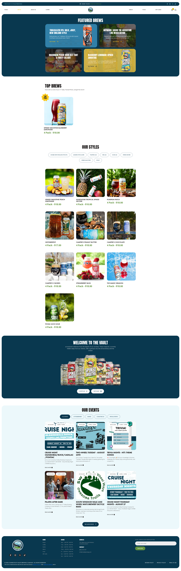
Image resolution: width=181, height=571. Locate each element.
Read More (48, 467)
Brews (19, 9)
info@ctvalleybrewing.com (85, 552)
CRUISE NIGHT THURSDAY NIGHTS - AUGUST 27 (118, 503)
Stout (98, 160)
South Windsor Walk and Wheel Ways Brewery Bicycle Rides (90, 504)
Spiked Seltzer (126, 155)
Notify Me (82, 391)
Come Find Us (100, 416)
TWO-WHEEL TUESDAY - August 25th (90, 453)
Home (6, 9)
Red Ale (104, 155)
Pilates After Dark (54, 502)
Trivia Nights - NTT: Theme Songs (119, 453)
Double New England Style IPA (59, 155)
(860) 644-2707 (82, 549)
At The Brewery (78, 416)
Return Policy (149, 562)
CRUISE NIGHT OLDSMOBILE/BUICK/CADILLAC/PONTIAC (59, 455)
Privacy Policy (161, 562)
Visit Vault (96, 391)
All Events (65, 416)
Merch (131, 9)
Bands (89, 416)
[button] (175, 10)
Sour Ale (114, 155)
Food (144, 9)
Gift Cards (158, 9)
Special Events (114, 416)
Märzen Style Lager (78, 155)
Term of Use (172, 562)
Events (61, 9)
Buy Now (52, 41)
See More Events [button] (89, 524)
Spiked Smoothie (86, 160)
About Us (33, 9)
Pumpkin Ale (93, 155)
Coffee (47, 9)
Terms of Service (48, 564)
